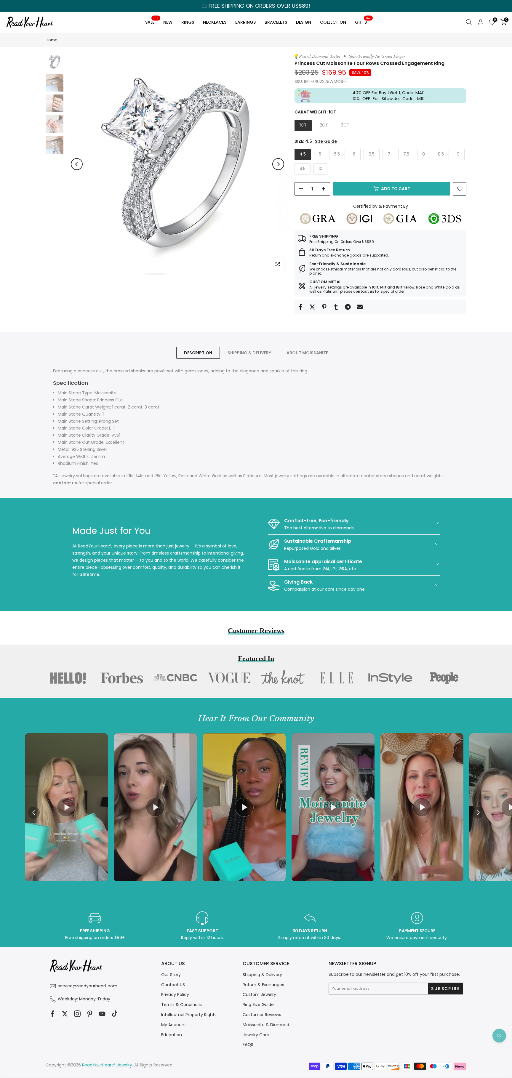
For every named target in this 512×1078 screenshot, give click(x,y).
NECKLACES (214, 22)
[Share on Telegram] (348, 306)
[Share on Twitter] (312, 306)
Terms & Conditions (181, 1004)
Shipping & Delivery (262, 975)
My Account (173, 1025)
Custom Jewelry (259, 994)
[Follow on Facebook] (52, 1014)
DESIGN (303, 22)
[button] (478, 812)
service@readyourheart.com (87, 986)
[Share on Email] (360, 306)
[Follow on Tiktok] (114, 1014)
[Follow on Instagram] (77, 1014)
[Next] (278, 164)
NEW (167, 22)
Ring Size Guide (258, 1004)
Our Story (171, 975)
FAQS (248, 1044)
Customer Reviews (262, 1015)
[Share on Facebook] (300, 306)
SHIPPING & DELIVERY (249, 353)
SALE (151, 21)
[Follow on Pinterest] (90, 1014)
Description (198, 353)
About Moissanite (307, 353)
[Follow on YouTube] (102, 1014)
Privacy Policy (175, 994)
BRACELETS (276, 22)
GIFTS (363, 21)
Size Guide (326, 141)
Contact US (173, 985)
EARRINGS (245, 22)
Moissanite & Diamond (266, 1025)
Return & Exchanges (263, 985)
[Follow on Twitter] (65, 1014)
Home (51, 40)
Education (171, 1035)
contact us (363, 291)
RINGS (187, 22)
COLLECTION (333, 22)
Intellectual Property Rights (189, 1015)
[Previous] (77, 164)
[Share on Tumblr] (336, 306)
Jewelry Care (256, 1035)
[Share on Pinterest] (324, 306)
